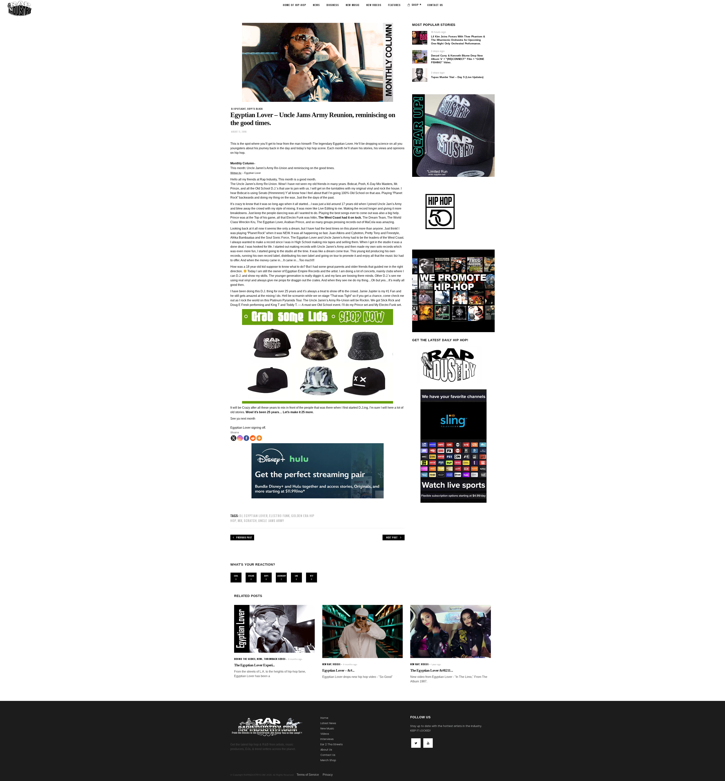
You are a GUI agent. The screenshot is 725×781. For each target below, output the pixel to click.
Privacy (328, 774)
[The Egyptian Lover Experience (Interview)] (274, 629)
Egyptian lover (256, 515)
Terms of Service (308, 774)
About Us (326, 750)
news (259, 658)
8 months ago (295, 659)
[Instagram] (240, 438)
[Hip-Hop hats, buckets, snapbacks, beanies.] (317, 356)
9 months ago (350, 664)
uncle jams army (271, 520)
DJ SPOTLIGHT (238, 108)
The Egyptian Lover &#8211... (431, 670)
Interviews (327, 739)
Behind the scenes (244, 658)
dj (241, 515)
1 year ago (436, 664)
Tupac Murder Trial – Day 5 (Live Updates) (457, 77)
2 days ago (437, 51)
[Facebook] (246, 438)
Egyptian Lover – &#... (338, 670)
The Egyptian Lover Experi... (254, 665)
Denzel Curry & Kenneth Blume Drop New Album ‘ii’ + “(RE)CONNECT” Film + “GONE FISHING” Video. (457, 59)
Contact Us (327, 755)
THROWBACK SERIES (275, 658)
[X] (233, 438)
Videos (324, 734)
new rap (326, 664)
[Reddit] (253, 438)
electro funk (279, 515)
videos (337, 664)
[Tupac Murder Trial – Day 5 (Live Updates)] (419, 75)
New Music (327, 728)
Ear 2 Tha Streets (331, 744)
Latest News (328, 723)
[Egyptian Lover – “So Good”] (362, 631)
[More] (259, 438)
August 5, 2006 (239, 131)
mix (240, 520)
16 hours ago (438, 32)
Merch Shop (328, 760)
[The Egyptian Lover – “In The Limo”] (450, 631)
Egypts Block (255, 108)
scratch (250, 520)
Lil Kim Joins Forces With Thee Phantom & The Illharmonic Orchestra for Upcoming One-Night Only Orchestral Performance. (458, 40)
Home (324, 718)
